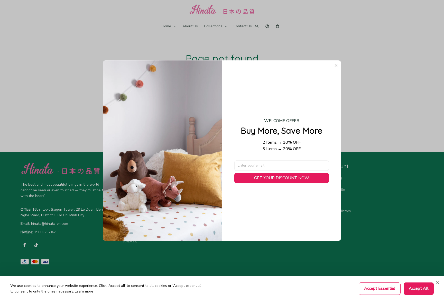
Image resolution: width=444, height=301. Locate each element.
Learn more (84, 291)
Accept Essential (379, 288)
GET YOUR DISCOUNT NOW (281, 178)
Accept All (419, 288)
